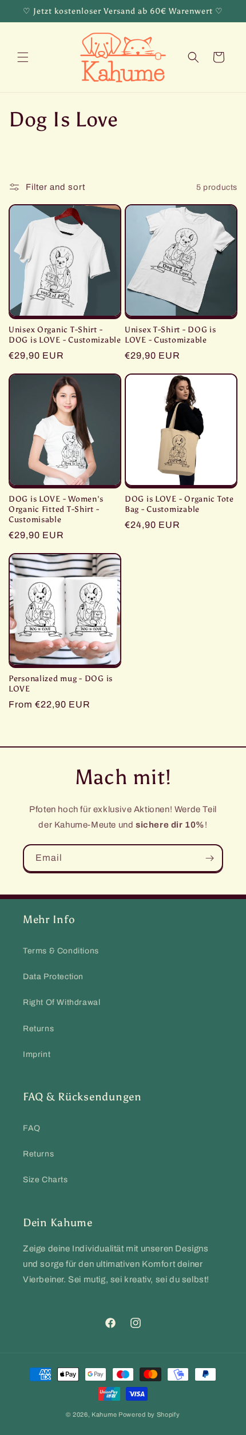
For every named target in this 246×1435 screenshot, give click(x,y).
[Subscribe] (209, 858)
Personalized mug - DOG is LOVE (61, 683)
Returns (38, 1028)
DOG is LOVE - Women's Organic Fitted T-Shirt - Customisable (56, 509)
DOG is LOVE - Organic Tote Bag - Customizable (179, 504)
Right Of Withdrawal (61, 1002)
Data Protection (53, 976)
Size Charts (45, 1179)
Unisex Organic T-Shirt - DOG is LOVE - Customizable (65, 334)
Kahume (104, 1414)
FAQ (32, 1128)
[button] (22, 57)
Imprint (36, 1054)
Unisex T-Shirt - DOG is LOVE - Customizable (170, 334)
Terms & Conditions (61, 951)
